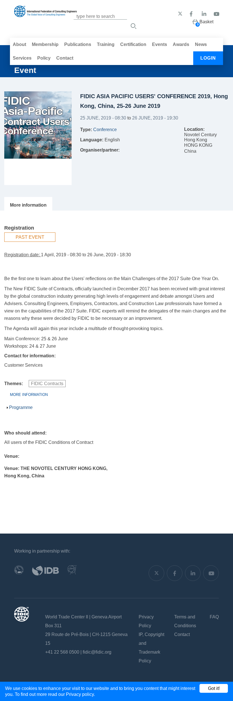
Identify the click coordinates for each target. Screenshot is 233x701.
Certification (133, 44)
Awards (181, 44)
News (201, 44)
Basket (206, 21)
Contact (64, 58)
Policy (44, 58)
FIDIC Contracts (47, 383)
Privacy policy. (80, 694)
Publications (77, 44)
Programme (21, 407)
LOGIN (208, 58)
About (19, 44)
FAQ (214, 616)
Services (22, 58)
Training (106, 44)
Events (159, 44)
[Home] (45, 14)
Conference (105, 129)
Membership (45, 44)
